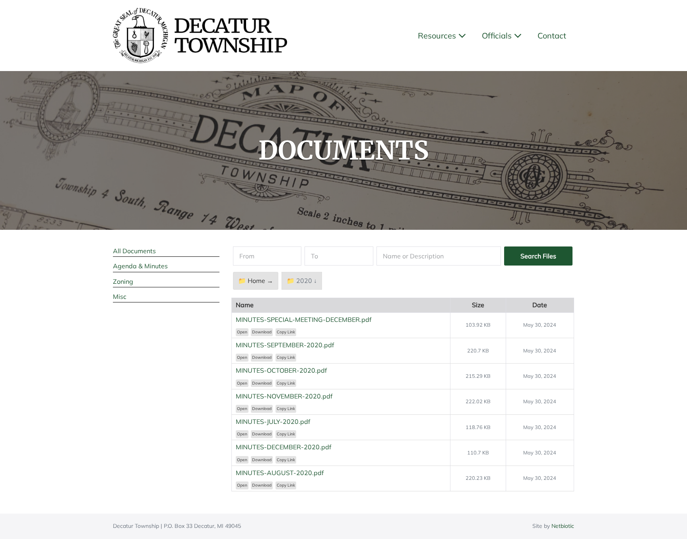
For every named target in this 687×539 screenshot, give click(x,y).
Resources (438, 35)
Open (242, 332)
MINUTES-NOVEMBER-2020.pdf (284, 396)
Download (262, 332)
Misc (119, 296)
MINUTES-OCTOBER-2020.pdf (281, 370)
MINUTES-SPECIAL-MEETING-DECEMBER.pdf (303, 319)
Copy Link (286, 332)
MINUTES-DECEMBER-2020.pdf (283, 447)
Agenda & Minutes (140, 266)
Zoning (123, 281)
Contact (552, 35)
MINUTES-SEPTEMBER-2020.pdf (285, 345)
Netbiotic (562, 525)
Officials (498, 35)
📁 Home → (255, 281)
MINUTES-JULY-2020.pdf (273, 421)
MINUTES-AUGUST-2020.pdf (280, 473)
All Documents (134, 251)
